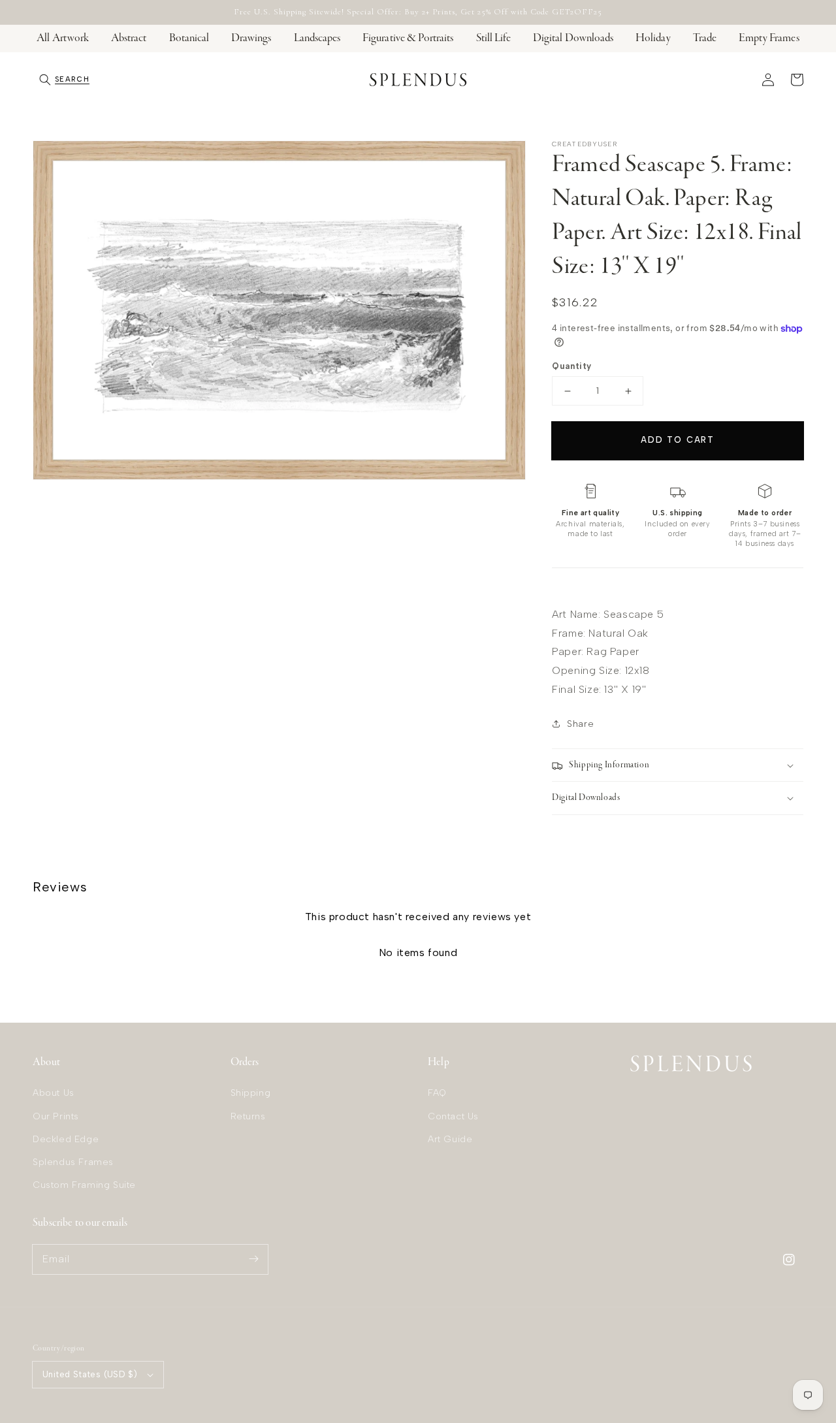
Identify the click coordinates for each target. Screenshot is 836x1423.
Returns (248, 1116)
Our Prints (56, 1116)
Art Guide (450, 1139)
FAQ (437, 1092)
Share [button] (580, 723)
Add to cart (678, 440)
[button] (64, 79)
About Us (53, 1092)
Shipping (251, 1092)
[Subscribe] (253, 1259)
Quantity (571, 366)
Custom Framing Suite (84, 1185)
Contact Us (453, 1116)
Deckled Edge (66, 1139)
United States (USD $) (89, 1374)
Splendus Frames (73, 1162)
